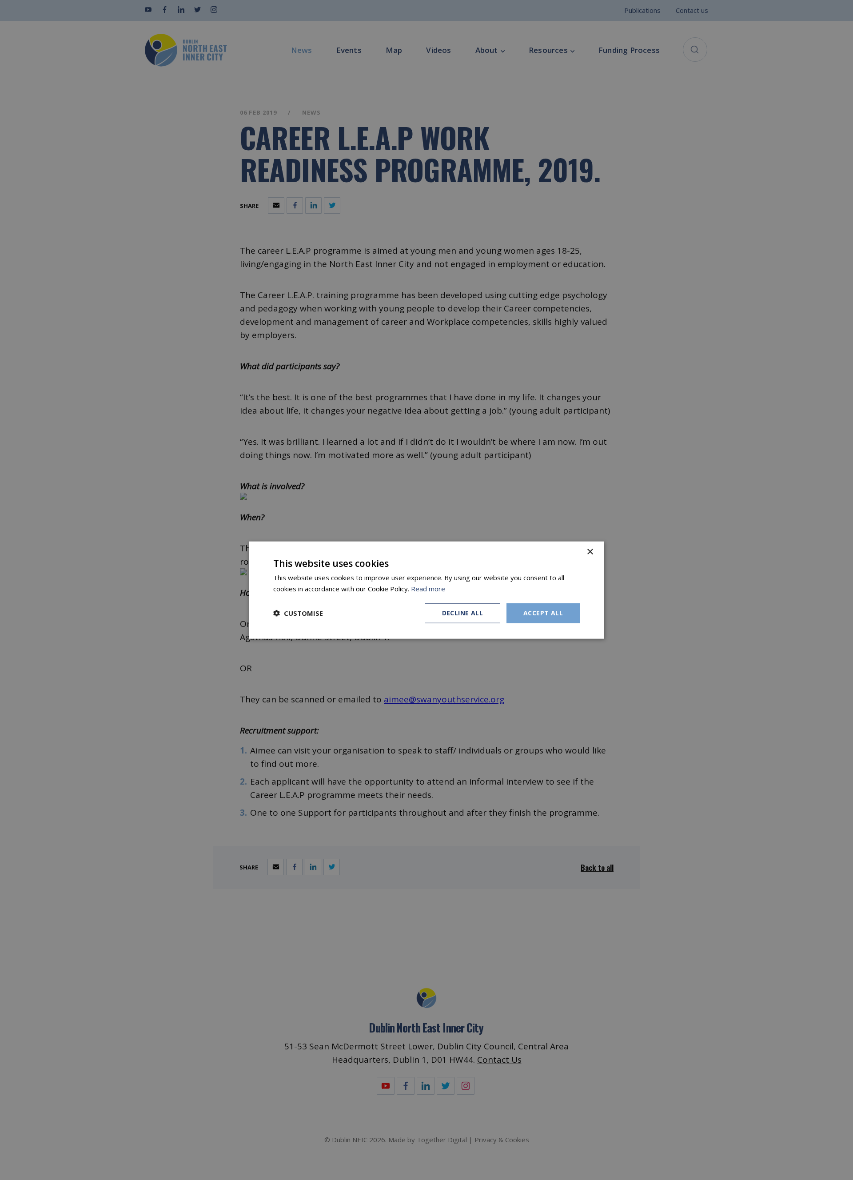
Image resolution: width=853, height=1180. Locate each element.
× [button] (589, 552)
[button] (298, 613)
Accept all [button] (543, 613)
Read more (428, 588)
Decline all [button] (462, 613)
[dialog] (426, 590)
